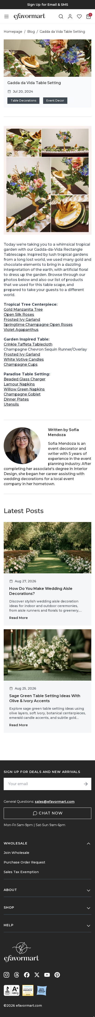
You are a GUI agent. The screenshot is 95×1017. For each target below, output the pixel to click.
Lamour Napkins (19, 384)
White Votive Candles (24, 359)
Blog (31, 32)
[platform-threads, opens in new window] (16, 975)
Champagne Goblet (22, 394)
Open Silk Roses (19, 314)
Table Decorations (23, 100)
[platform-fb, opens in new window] (27, 975)
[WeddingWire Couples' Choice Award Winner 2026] (27, 990)
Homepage (13, 32)
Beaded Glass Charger (24, 379)
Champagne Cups (21, 364)
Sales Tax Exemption (21, 872)
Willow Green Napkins (24, 389)
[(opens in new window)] (12, 990)
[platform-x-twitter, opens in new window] (37, 975)
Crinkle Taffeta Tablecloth (28, 344)
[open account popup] (70, 16)
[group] (47, 4)
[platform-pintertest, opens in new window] (57, 975)
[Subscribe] (86, 784)
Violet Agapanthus (21, 329)
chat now (51, 813)
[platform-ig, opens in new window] (6, 975)
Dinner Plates (16, 399)
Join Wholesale (16, 853)
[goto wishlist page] (79, 16)
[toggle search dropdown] (61, 16)
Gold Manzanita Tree (23, 309)
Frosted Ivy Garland (22, 319)
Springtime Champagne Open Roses (38, 324)
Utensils (11, 404)
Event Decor (55, 100)
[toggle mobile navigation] (6, 16)
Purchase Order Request (24, 862)
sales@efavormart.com (54, 802)
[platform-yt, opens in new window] (47, 975)
